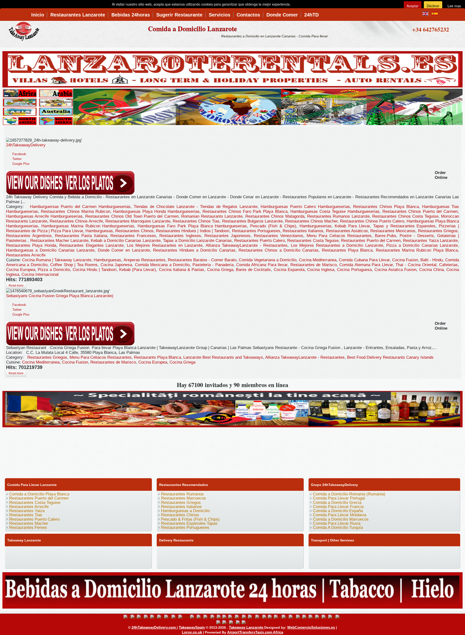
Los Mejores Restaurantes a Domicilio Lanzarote (337, 245)
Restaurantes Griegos (438, 231)
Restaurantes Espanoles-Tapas (189, 523)
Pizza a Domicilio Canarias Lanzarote (422, 245)
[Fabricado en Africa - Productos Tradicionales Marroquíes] (232, 106)
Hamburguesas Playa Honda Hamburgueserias (156, 211)
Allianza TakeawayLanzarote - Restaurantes (246, 245)
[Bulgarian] (167, 616)
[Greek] (245, 616)
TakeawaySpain (192, 627)
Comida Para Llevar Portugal (339, 498)
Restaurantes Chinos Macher (311, 221)
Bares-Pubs (385, 235)
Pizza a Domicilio (54, 269)
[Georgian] (231, 616)
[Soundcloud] (47, 552)
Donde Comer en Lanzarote (124, 250)
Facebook (19, 154)
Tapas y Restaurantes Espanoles (404, 226)
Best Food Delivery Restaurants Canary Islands (390, 357)
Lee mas (454, 5)
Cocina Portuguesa (354, 269)
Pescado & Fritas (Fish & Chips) (190, 519)
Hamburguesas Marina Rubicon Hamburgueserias (87, 226)
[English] (127, 616)
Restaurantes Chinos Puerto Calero (372, 221)
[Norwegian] (292, 616)
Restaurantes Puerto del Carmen (371, 240)
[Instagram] (56, 552)
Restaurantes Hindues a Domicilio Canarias (194, 250)
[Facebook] (10, 552)
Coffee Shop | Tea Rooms (74, 264)
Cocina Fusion (405, 260)
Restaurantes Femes (28, 527)
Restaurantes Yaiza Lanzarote (430, 240)
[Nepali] (285, 616)
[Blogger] (93, 552)
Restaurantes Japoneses (227, 235)
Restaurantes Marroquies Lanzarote (137, 221)
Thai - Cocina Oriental (415, 264)
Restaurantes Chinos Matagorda (274, 216)
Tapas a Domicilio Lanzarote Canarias (197, 240)
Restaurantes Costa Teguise (313, 240)
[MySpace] (20, 561)
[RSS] (130, 552)
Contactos (248, 14)
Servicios (219, 14)
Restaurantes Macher (28, 523)
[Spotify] (139, 552)
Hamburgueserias (316, 226)
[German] (238, 616)
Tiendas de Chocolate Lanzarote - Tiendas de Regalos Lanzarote (195, 206)
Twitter (17, 159)
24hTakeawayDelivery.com (154, 627)
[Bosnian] (160, 616)
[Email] (121, 552)
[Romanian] (318, 616)
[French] (225, 616)
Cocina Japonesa (116, 264)
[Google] (29, 552)
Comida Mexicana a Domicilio (162, 264)
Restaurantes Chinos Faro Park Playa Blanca (244, 211)
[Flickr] (10, 561)
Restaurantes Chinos (134, 231)
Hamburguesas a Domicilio (185, 510)
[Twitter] (20, 552)
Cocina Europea (20, 269)
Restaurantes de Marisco (313, 264)
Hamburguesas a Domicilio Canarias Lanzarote (50, 250)
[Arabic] (147, 616)
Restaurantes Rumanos (182, 494)
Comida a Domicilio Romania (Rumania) (349, 494)
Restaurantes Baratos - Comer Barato (202, 260)
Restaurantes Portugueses (256, 231)
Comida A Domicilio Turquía (338, 527)
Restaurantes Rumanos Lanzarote (338, 216)
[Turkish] (239, 622)
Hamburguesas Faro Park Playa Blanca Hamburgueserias (192, 226)
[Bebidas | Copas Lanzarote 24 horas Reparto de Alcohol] (232, 589)
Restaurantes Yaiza (27, 510)
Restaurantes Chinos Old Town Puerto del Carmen (131, 216)
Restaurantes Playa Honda (31, 245)
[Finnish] (219, 616)
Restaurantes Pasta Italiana (81, 235)
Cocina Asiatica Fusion (395, 269)
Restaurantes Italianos (303, 231)
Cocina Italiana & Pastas (181, 269)
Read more (16, 285)
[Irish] (258, 616)
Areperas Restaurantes (144, 260)
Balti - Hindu (431, 260)
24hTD (311, 14)
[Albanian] (140, 616)
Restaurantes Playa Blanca (347, 250)
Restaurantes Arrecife (26, 255)
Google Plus (21, 164)
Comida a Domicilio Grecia (337, 502)
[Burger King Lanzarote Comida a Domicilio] (232, 408)
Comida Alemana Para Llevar (366, 264)
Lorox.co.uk (192, 632)
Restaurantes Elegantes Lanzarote (91, 245)
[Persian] (299, 616)
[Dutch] (213, 616)
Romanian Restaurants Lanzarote (211, 216)
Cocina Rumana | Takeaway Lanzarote (56, 260)
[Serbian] (338, 616)
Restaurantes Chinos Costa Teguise (405, 216)
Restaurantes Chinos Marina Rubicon (75, 211)
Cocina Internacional (40, 274)
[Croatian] (193, 616)
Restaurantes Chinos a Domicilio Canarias (278, 250)
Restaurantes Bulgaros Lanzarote (252, 221)
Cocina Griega (220, 269)
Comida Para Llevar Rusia (336, 523)
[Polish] (305, 616)
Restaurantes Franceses (133, 235)
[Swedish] (232, 622)
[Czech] (200, 616)
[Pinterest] (66, 552)
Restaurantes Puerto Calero (259, 240)
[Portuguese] (312, 616)
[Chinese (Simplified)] (184, 616)
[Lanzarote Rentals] (232, 68)
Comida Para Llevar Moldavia (339, 515)
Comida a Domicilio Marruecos (341, 519)
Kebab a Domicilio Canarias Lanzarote (125, 240)
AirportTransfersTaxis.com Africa (255, 632)
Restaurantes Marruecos (183, 498)
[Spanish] (225, 622)
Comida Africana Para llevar (261, 264)
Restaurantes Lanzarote (77, 14)
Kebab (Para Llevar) (137, 269)
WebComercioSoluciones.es (311, 627)
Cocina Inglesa (320, 269)
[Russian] (325, 616)
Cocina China (431, 269)
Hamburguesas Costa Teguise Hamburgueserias (335, 211)
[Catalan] (174, 616)
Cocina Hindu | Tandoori (94, 269)
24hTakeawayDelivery (26, 145)
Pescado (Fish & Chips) (273, 226)
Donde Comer (282, 14)
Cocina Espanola (289, 269)
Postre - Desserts (417, 235)
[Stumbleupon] (112, 552)
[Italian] (265, 616)
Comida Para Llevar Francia (338, 506)
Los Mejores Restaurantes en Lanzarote (165, 245)
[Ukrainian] (245, 622)
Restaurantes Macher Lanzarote (59, 240)
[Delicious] (84, 552)
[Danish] (206, 616)
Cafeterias (448, 264)
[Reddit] (102, 552)
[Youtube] (38, 552)
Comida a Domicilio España (338, 510)
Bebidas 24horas (130, 14)
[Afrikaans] (134, 616)
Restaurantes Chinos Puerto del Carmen (420, 211)
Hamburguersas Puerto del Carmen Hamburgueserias (80, 206)
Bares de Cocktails (253, 269)
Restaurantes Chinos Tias (196, 221)
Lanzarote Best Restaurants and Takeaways (223, 357)
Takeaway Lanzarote (246, 627)
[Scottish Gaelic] (331, 616)
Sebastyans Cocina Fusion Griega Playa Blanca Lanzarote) (59, 296)
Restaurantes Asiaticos (347, 231)
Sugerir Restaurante (179, 14)
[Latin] (271, 616)
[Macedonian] (278, 616)
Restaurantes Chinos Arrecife (76, 221)
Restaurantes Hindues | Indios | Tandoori (192, 231)
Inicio (37, 14)
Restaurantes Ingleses (180, 235)
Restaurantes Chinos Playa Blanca (386, 206)
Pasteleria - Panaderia (213, 264)
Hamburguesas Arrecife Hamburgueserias (44, 216)
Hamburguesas (99, 231)
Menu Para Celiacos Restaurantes (339, 235)
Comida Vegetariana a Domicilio (267, 260)
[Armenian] (153, 616)
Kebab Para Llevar (352, 226)
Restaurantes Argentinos (29, 235)
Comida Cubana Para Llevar (364, 260)
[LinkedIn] (75, 552)
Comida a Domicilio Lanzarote (192, 28)
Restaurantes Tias (25, 515)
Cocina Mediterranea (317, 260)
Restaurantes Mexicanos (392, 231)
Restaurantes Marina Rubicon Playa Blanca (417, 250)
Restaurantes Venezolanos (278, 235)
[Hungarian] (251, 616)
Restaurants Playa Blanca (157, 357)
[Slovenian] (219, 622)
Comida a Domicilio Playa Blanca (39, 494)
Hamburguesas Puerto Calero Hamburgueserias (305, 206)
